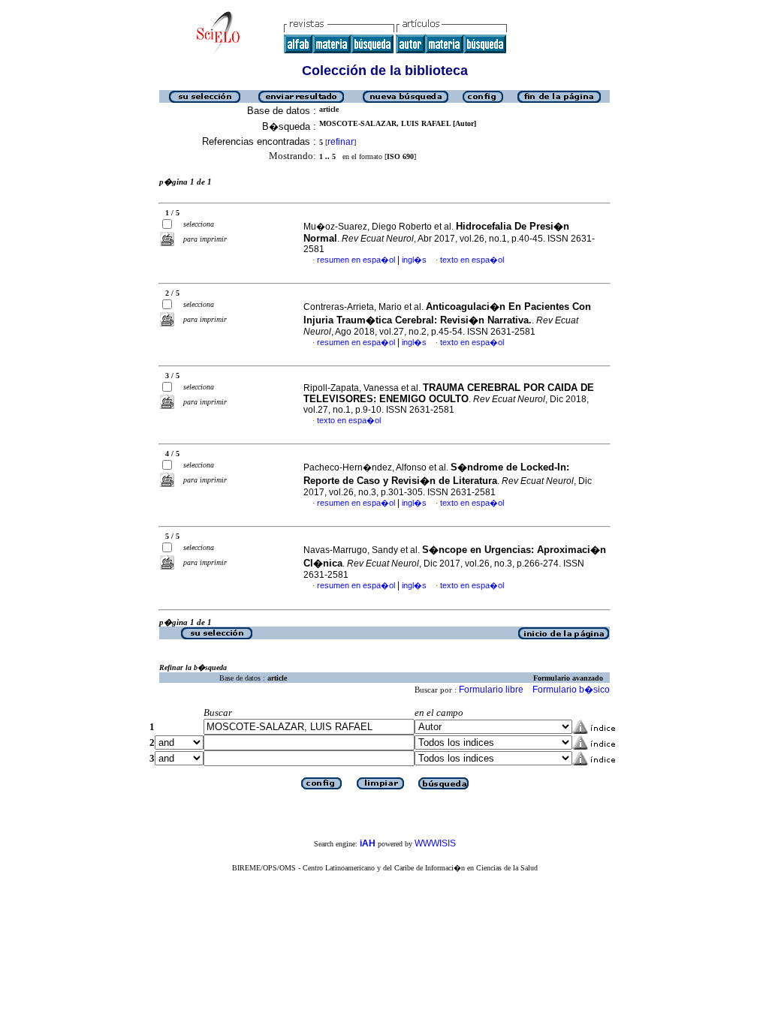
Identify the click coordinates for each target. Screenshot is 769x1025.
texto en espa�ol (472, 259)
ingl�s (414, 259)
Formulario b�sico (571, 689)
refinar (340, 142)
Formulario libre (491, 689)
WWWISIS (435, 843)
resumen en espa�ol (356, 259)
